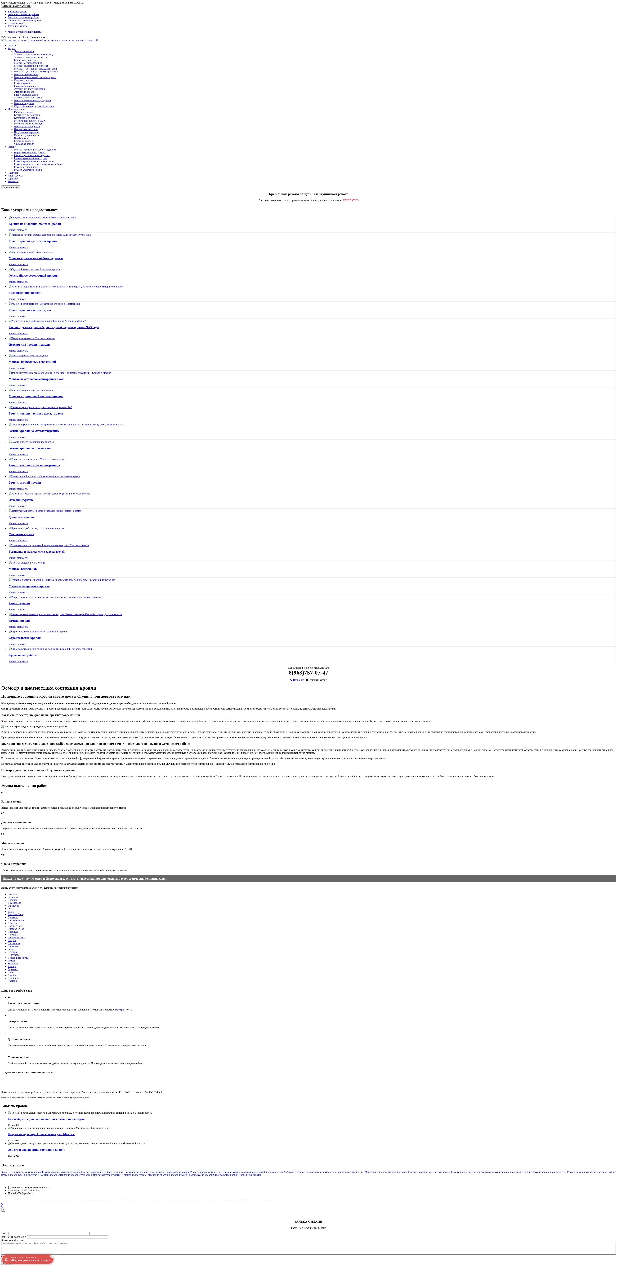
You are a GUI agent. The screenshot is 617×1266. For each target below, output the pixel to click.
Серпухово (14, 954)
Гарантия (13, 178)
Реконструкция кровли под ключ (32, 155)
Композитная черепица (27, 117)
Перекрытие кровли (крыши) (30, 152)
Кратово (12, 980)
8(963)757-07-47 (123, 1009)
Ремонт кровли (22, 83)
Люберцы (13, 934)
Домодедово (14, 902)
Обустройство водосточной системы (34, 106)
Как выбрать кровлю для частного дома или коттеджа (46, 1119)
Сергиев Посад (16, 914)
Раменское (13, 894)
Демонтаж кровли (24, 51)
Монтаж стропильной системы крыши (35, 77)
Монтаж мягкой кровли (27, 126)
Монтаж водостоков (23, 568)
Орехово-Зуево (16, 928)
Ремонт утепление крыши (28, 169)
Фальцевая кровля (24, 143)
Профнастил (21, 138)
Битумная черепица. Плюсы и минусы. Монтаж (41, 1134)
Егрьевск (13, 969)
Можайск (13, 963)
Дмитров (13, 923)
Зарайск (12, 975)
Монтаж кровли (16, 109)
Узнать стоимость (18, 230)
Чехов (11, 949)
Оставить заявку (11, 187)
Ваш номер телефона (13, 1236)
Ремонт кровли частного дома (30, 158)
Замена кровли (19, 620)
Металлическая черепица (28, 123)
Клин (11, 972)
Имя (4, 1233)
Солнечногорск (16, 937)
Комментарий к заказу (13, 1240)
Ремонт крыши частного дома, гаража (36, 413)
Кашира (12, 966)
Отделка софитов (23, 80)
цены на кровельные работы (23, 14)
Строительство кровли (26, 86)
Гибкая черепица (23, 112)
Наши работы (15, 175)
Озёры (11, 960)
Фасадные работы (17, 26)
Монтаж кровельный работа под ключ (35, 149)
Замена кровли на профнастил (30, 57)
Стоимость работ (17, 23)
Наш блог (13, 172)
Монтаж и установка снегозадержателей (36, 71)
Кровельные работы (25, 60)
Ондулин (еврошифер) (26, 135)
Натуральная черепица (26, 132)
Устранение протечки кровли (30, 89)
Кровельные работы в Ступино (25, 20)
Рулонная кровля (23, 141)
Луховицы (13, 978)
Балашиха (13, 897)
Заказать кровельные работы (23, 17)
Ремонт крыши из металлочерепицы (34, 161)
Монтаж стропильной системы (25, 31)
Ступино (13, 952)
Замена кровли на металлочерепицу (34, 54)
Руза (10, 908)
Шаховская (14, 943)
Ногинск (12, 900)
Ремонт (12, 146)
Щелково (13, 946)
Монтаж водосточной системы (31, 65)
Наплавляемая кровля (26, 129)
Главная (12, 45)
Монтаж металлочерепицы (29, 63)
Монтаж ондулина (24, 103)
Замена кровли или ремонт (29, 97)
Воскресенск (15, 926)
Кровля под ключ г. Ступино (16, 6)
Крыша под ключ (17, 11)
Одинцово (13, 905)
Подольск (13, 931)
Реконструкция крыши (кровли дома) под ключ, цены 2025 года (54, 327)
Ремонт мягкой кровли (26, 167)
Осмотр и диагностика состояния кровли (36, 1149)
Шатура (12, 940)
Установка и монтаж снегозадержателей (37, 551)
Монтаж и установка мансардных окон (35, 68)
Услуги (11, 48)
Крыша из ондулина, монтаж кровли (35, 223)
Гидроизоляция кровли (26, 94)
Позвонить (298, 680)
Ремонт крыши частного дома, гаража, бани (38, 164)
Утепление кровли (24, 91)
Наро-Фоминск (16, 920)
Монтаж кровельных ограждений (32, 100)
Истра (11, 911)
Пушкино (13, 917)
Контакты (13, 181)
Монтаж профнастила (26, 74)
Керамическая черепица (27, 115)
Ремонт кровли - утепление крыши (33, 241)
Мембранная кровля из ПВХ (29, 120)
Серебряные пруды (18, 957)
